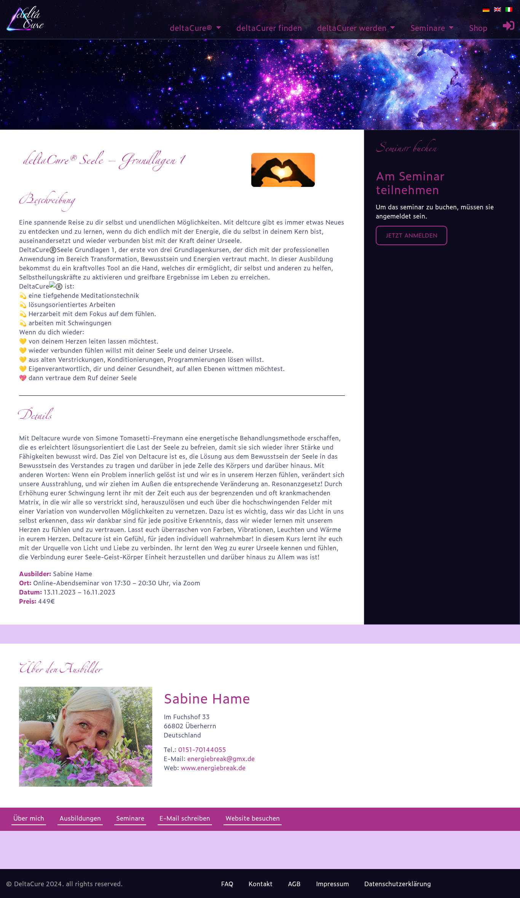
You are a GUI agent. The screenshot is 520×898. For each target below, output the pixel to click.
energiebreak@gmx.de (221, 758)
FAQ (227, 883)
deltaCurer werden (351, 27)
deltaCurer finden (269, 27)
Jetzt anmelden (411, 235)
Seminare (427, 27)
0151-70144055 (202, 749)
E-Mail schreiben (185, 817)
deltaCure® (191, 27)
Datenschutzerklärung (397, 883)
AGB (294, 883)
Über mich (28, 817)
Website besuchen (252, 817)
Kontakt (261, 883)
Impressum (332, 883)
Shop (478, 27)
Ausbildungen (80, 817)
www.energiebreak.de (213, 767)
